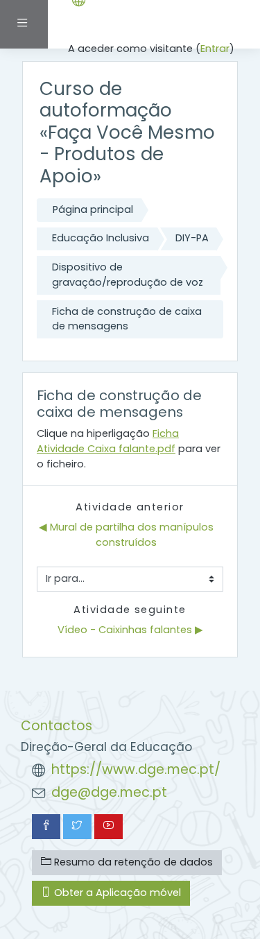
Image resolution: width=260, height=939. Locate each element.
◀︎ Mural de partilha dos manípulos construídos (127, 534)
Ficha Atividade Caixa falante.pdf (108, 441)
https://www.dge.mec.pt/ (135, 769)
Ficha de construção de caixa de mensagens (127, 319)
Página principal (93, 209)
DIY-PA (192, 238)
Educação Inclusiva (100, 238)
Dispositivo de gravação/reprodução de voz (127, 274)
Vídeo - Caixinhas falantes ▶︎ (130, 630)
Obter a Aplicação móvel (116, 892)
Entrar (214, 48)
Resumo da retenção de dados (132, 862)
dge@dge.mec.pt (109, 792)
